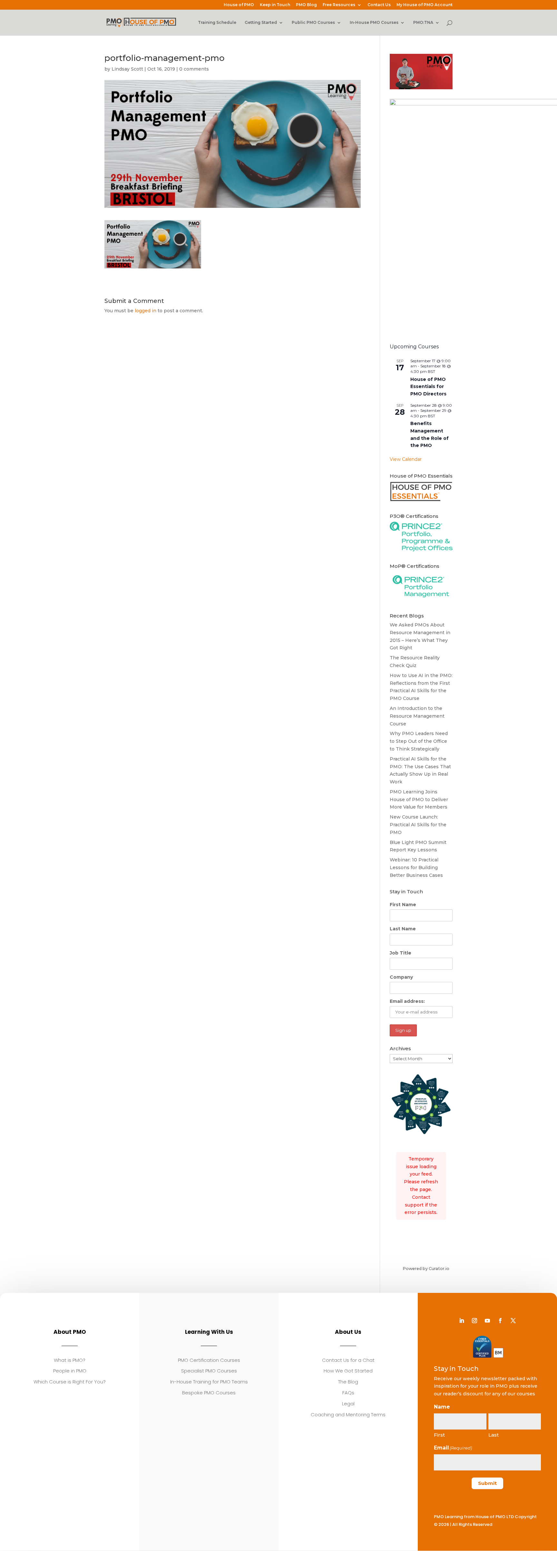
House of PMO (239, 5)
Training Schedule (217, 22)
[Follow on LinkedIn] (461, 1320)
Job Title (400, 953)
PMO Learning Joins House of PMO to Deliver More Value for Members (419, 799)
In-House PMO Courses (374, 22)
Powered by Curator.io (426, 1268)
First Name (403, 904)
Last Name (403, 929)
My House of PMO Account (424, 5)
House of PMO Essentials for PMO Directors (428, 386)
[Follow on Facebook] (500, 1320)
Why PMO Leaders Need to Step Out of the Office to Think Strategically (419, 741)
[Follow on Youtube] (487, 1320)
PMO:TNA (423, 22)
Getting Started (261, 22)
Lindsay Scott (127, 69)
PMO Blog (306, 5)
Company (401, 977)
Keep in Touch (275, 5)
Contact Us (379, 5)
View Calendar (406, 459)
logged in (145, 311)
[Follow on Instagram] (474, 1320)
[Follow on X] (513, 1320)
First (439, 1435)
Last (493, 1435)
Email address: (407, 1001)
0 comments (194, 69)
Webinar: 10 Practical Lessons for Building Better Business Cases (416, 867)
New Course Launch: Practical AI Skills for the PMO (418, 824)
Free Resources (339, 5)
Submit (487, 1483)
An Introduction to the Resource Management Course (417, 716)
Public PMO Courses (313, 22)
